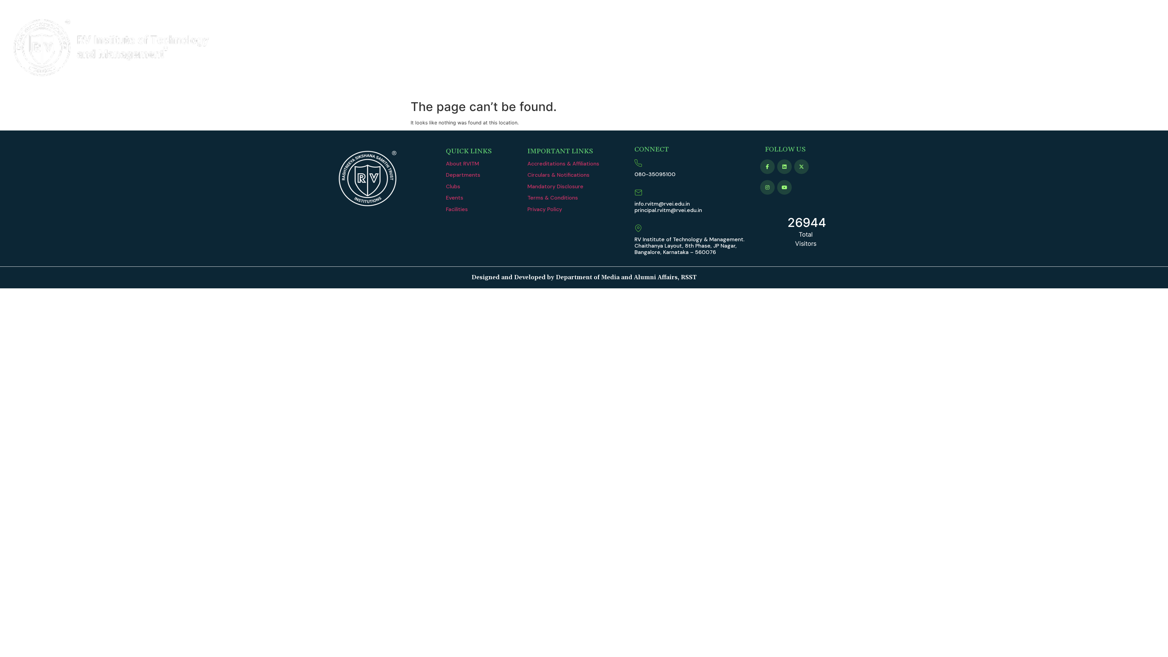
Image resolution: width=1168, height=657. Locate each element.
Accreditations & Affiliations (563, 163)
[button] (870, 48)
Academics (915, 48)
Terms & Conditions (552, 197)
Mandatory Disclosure (555, 186)
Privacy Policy (544, 209)
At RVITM (1038, 48)
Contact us (1143, 48)
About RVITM (866, 48)
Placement (1001, 48)
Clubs (453, 186)
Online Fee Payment (1093, 48)
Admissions (962, 48)
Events (454, 197)
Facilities (457, 209)
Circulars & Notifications (558, 175)
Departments (463, 175)
